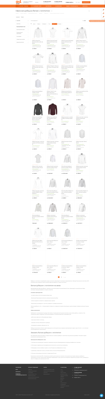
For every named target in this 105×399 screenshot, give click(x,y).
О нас (61, 369)
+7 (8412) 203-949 (58, 2)
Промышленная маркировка (33, 377)
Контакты (18, 371)
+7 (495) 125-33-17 (47, 2)
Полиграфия (30, 372)
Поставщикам (63, 384)
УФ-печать (45, 372)
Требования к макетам (64, 385)
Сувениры (30, 369)
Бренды (61, 379)
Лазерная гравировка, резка (49, 369)
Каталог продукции (33, 367)
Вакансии (62, 378)
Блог (17, 369)
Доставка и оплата (63, 374)
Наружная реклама (31, 375)
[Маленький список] (83, 21)
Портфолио (18, 367)
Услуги (45, 367)
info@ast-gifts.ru (69, 2)
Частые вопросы (63, 382)
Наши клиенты (63, 372)
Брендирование (47, 374)
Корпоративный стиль (32, 374)
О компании (63, 367)
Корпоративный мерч (32, 378)
